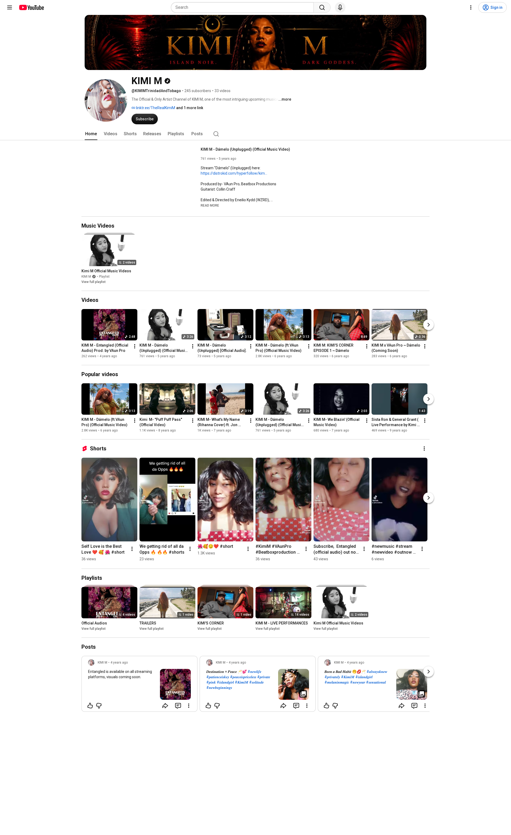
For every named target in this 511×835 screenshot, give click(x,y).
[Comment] (178, 705)
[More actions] (134, 346)
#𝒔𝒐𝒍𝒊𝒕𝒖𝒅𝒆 (256, 682)
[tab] (91, 133)
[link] (139, 685)
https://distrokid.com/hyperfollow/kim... (234, 173)
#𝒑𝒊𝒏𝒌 (211, 682)
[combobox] (243, 7)
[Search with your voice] (340, 7)
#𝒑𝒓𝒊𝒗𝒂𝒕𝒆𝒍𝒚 (332, 677)
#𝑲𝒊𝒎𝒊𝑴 (241, 682)
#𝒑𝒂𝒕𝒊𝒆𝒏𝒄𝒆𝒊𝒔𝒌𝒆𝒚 (217, 677)
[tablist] (255, 133)
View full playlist (93, 282)
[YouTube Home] (31, 7)
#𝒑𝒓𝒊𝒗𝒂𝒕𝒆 (263, 677)
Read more (210, 205)
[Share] (165, 705)
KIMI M (86, 276)
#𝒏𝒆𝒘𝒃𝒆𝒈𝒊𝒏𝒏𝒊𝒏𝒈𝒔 (219, 687)
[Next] (428, 324)
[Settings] (471, 7)
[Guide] (9, 7)
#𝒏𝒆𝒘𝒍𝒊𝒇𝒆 (254, 671)
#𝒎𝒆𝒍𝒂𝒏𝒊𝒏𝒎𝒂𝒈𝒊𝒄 (336, 682)
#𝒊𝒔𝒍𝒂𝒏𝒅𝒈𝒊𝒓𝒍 (225, 682)
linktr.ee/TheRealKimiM (155, 108)
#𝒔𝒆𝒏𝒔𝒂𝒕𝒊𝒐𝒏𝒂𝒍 (376, 682)
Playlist (104, 276)
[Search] (322, 7)
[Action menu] (188, 705)
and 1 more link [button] (189, 108)
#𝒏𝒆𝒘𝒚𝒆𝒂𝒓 (357, 682)
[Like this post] (90, 705)
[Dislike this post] (98, 705)
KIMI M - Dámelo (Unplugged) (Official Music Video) (245, 149)
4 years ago (119, 662)
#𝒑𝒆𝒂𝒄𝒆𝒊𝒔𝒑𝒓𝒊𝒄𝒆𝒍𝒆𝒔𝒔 (243, 677)
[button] (210, 205)
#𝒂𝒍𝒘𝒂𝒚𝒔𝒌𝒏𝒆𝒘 (376, 671)
